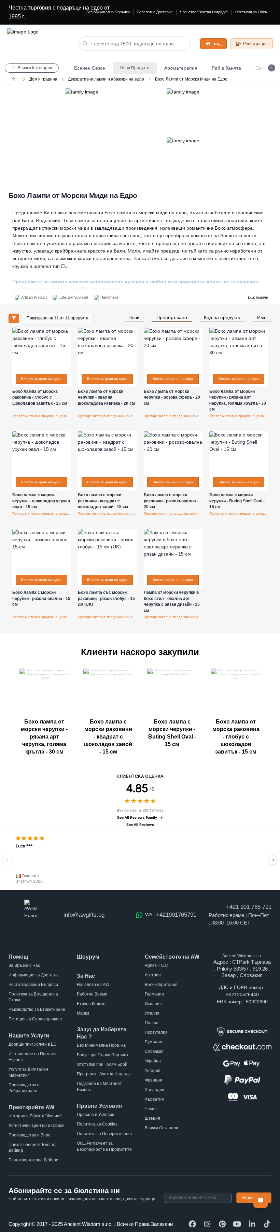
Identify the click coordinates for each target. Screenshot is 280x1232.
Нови (134, 317)
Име (262, 317)
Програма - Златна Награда (104, 1074)
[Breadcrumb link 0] (13, 79)
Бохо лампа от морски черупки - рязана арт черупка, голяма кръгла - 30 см (44, 737)
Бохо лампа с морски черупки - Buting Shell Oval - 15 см (172, 733)
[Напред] (273, 860)
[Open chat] (260, 1200)
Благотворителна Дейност (34, 1160)
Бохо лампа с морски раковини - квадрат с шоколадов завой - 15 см (108, 737)
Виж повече (258, 297)
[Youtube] (237, 1224)
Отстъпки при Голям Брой (102, 1064)
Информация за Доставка (34, 975)
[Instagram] (207, 1224)
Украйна (153, 1061)
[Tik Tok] (267, 1224)
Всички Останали (161, 1128)
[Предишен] (7, 860)
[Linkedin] (252, 1224)
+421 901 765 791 (248, 907)
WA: (170, 915)
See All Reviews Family (137, 817)
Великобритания (161, 984)
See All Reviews (140, 824)
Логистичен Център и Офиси (37, 1125)
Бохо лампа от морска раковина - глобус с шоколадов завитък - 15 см (236, 737)
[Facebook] (192, 1224)
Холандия (154, 1089)
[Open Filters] (14, 318)
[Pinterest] (222, 1224)
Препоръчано (171, 317)
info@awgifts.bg (84, 915)
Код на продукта (222, 317)
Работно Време (92, 994)
